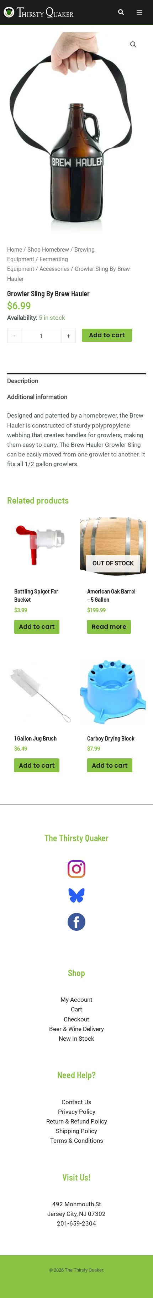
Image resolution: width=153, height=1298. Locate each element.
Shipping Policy (76, 1131)
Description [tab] (22, 380)
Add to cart (107, 335)
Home (14, 249)
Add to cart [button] (37, 626)
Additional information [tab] (37, 396)
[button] (121, 12)
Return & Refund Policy (76, 1121)
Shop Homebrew (48, 249)
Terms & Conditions (76, 1140)
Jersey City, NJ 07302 (76, 1213)
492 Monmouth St (76, 1204)
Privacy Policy (76, 1111)
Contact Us (76, 1102)
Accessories (54, 269)
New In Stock (76, 1038)
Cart (76, 1009)
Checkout (76, 1019)
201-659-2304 (76, 1223)
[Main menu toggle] (139, 12)
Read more (109, 626)
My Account (76, 999)
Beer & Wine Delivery (76, 1028)
